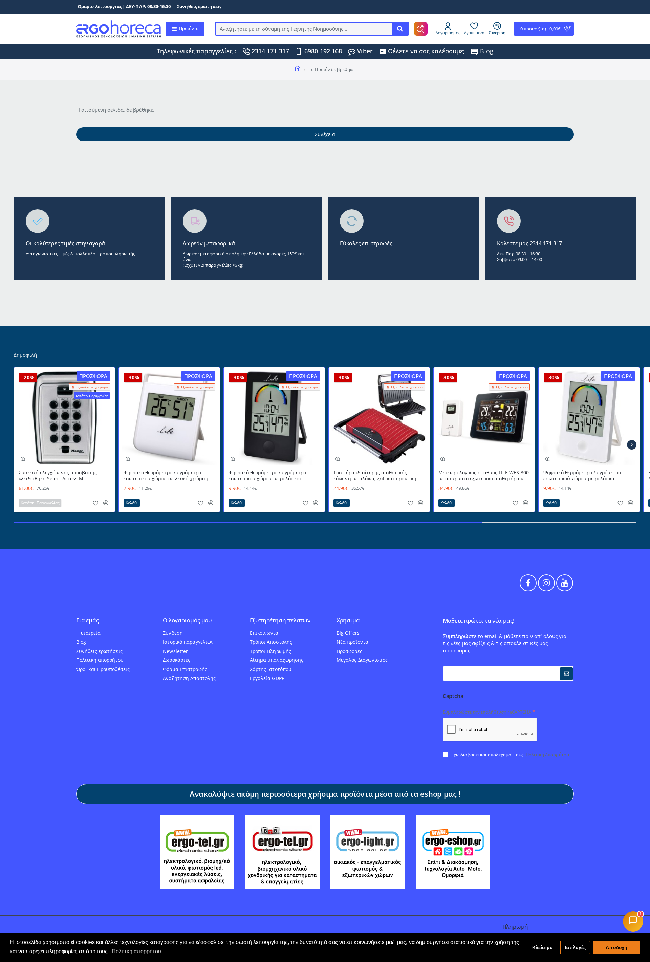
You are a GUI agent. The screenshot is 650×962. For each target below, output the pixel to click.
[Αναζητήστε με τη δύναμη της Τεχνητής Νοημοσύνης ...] (400, 29)
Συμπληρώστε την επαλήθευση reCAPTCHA (487, 712)
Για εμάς (87, 620)
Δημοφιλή (25, 355)
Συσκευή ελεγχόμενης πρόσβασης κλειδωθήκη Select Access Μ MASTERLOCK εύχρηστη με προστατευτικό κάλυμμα (58, 475)
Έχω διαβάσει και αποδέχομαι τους (509, 754)
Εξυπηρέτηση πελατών (280, 620)
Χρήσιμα (348, 620)
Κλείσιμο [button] (542, 947)
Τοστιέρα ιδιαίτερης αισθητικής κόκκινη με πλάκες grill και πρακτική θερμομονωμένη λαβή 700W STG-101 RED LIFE (375, 475)
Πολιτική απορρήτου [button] (136, 951)
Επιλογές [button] (575, 947)
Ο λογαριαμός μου (187, 620)
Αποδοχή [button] (616, 947)
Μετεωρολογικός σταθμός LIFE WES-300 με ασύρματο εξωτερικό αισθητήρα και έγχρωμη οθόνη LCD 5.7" (483, 475)
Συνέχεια (325, 134)
